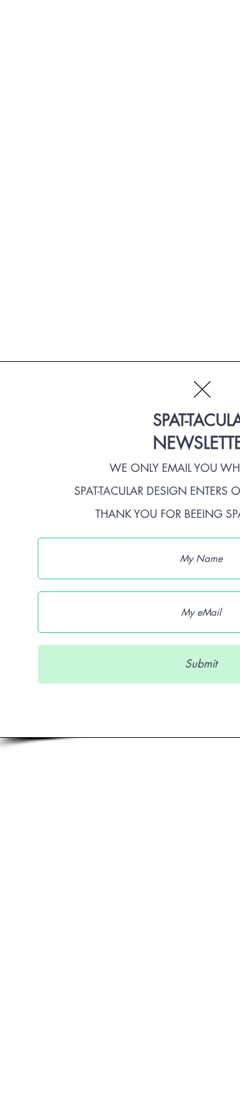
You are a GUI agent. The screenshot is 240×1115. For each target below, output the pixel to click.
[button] (202, 389)
